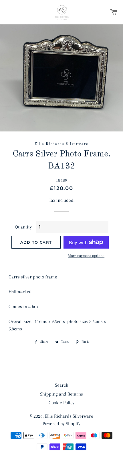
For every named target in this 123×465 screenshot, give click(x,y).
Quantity (23, 227)
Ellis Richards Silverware (69, 416)
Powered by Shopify (61, 423)
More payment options (86, 255)
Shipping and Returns (61, 394)
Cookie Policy (61, 402)
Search (61, 385)
